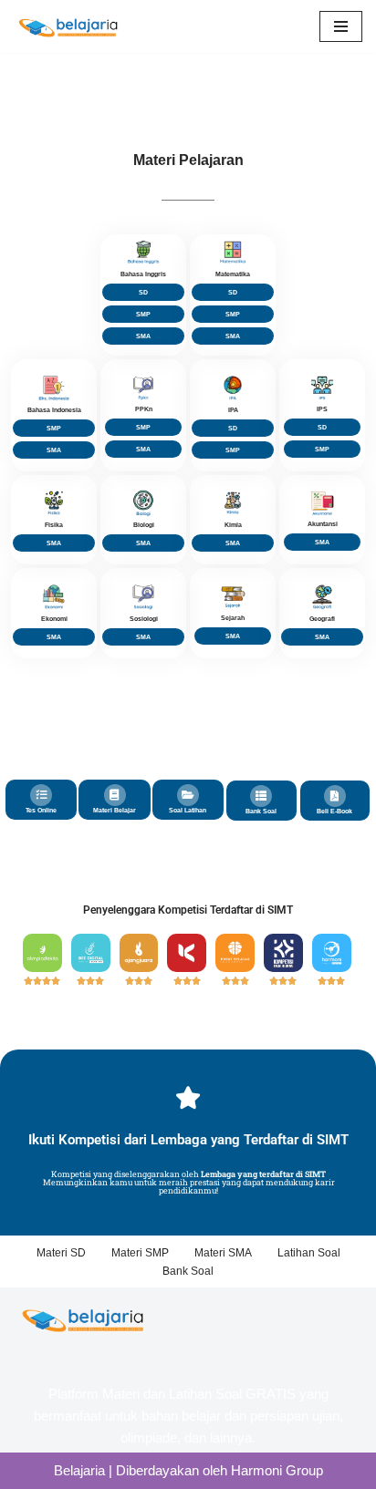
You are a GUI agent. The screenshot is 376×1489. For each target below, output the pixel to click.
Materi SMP (140, 1252)
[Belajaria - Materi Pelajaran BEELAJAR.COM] (68, 26)
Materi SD (61, 1252)
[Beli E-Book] (335, 796)
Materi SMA (223, 1252)
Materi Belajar (114, 810)
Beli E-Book (334, 811)
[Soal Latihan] (188, 795)
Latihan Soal (308, 1252)
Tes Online (41, 810)
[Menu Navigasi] (340, 26)
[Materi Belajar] (115, 795)
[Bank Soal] (261, 796)
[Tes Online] (41, 795)
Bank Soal (261, 811)
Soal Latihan (187, 810)
